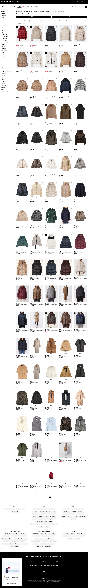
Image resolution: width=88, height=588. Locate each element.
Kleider (11, 543)
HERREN (14, 6)
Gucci (73, 531)
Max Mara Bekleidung (42, 11)
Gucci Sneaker (73, 536)
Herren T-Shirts (35, 533)
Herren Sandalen (48, 546)
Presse (45, 565)
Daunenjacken (30, 11)
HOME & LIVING (34, 6)
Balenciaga (42, 511)
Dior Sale (69, 516)
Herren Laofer (45, 541)
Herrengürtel (36, 543)
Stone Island (35, 511)
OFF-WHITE (41, 516)
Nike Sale (74, 511)
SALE (24, 6)
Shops (14, 506)
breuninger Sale (82, 516)
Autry (54, 511)
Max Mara (35, 11)
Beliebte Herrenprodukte (44, 531)
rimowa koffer (52, 516)
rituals (41, 526)
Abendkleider (15, 533)
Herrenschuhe (36, 536)
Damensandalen (24, 538)
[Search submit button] (86, 7)
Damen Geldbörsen (22, 536)
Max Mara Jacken (50, 11)
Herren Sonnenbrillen (38, 538)
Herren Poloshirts (40, 546)
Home (17, 11)
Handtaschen (22, 533)
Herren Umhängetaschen (49, 538)
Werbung (41, 565)
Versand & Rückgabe (33, 565)
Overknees (17, 543)
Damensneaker (6, 536)
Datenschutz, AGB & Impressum (52, 565)
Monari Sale (80, 511)
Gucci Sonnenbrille (80, 533)
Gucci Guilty (77, 538)
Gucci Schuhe (70, 538)
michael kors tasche (39, 521)
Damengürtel (16, 538)
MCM (47, 516)
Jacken (25, 11)
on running (46, 526)
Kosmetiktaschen (22, 541)
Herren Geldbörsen (52, 533)
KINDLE (56, 561)
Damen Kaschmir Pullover (6, 538)
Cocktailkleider (6, 541)
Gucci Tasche (66, 533)
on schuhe (34, 519)
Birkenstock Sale (67, 511)
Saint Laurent (48, 511)
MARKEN (19, 6)
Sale (73, 506)
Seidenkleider (14, 536)
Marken (44, 506)
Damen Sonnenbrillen (14, 546)
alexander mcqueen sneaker (50, 519)
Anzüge (52, 536)
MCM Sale (75, 516)
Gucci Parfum (66, 536)
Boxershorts (52, 543)
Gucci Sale (63, 516)
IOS (31, 561)
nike (49, 524)
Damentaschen (7, 533)
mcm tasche (41, 519)
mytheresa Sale (73, 519)
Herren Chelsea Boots (36, 541)
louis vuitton (54, 524)
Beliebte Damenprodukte (15, 531)
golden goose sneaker (35, 524)
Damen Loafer (14, 541)
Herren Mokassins (45, 536)
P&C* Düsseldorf (15, 511)
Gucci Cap (72, 533)
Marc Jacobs (35, 516)
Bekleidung (21, 11)
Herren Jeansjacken (44, 543)
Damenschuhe (5, 543)
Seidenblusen (24, 543)
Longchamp (44, 524)
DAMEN (9, 6)
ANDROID (44, 561)
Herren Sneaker (43, 533)
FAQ (38, 565)
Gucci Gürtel (81, 536)
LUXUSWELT (4, 6)
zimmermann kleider (48, 521)
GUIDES (27, 6)
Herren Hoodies (53, 541)
